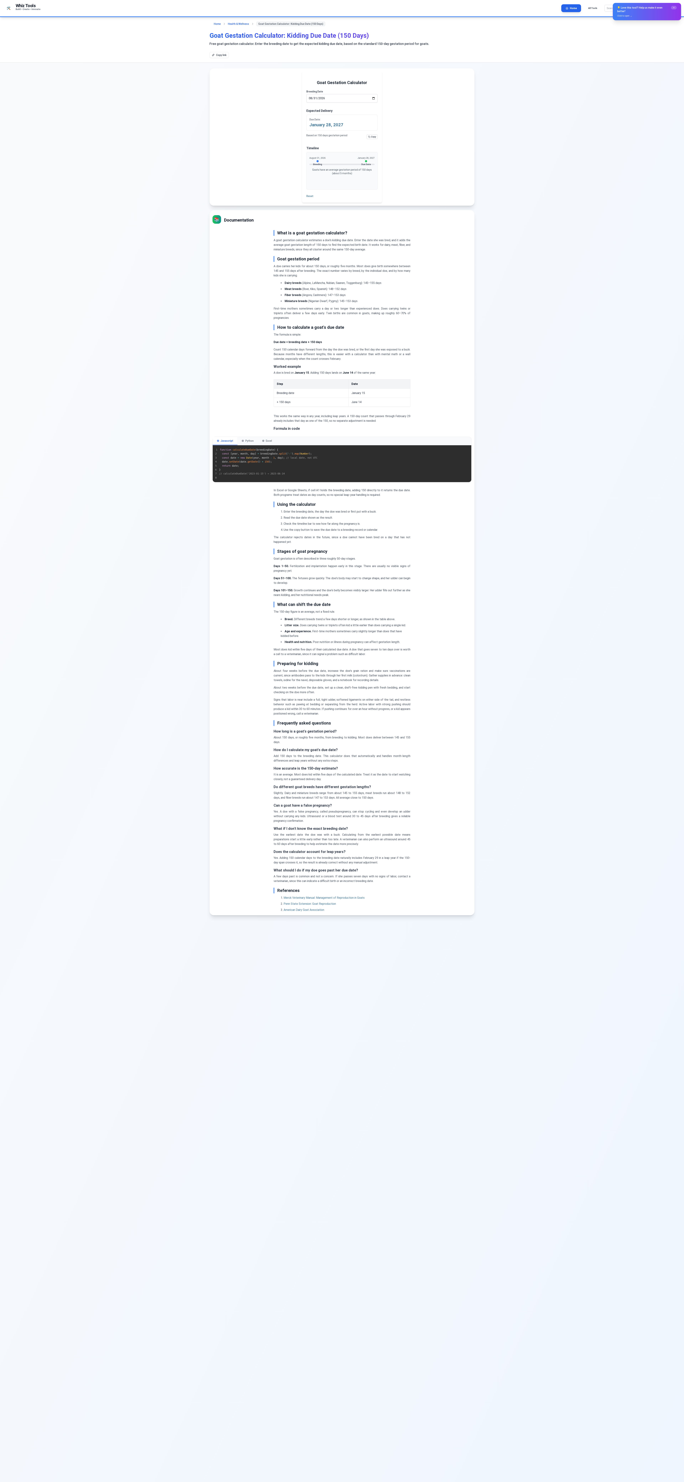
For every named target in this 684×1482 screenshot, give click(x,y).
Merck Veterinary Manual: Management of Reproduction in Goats (324, 897)
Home (217, 23)
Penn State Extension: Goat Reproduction (310, 903)
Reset (309, 196)
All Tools (592, 8)
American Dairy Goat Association (304, 910)
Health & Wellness (238, 23)
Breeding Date (314, 91)
